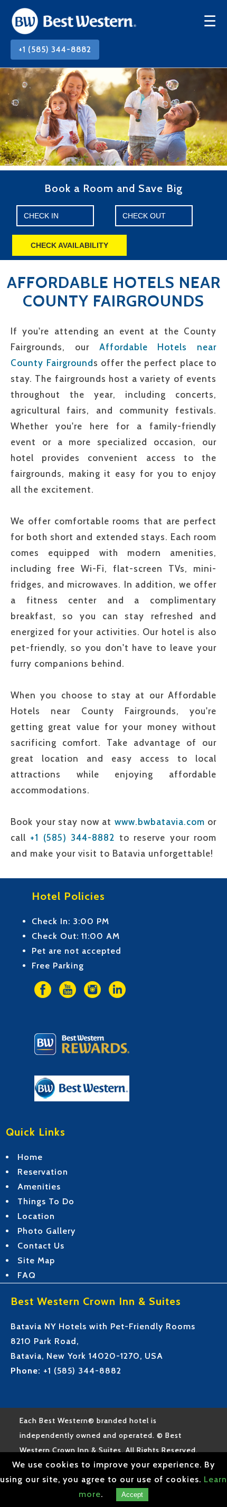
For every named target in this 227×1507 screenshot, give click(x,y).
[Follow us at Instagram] (92, 1003)
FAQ (26, 1275)
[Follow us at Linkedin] (117, 1003)
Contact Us (40, 1246)
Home (30, 1157)
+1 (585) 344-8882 (54, 49)
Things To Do (45, 1201)
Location (36, 1216)
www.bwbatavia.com (160, 822)
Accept (132, 1495)
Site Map (36, 1260)
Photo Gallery (46, 1231)
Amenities (39, 1187)
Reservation (42, 1172)
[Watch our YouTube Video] (67, 1003)
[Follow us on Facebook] (43, 1003)
